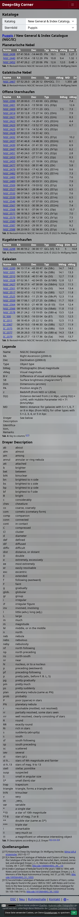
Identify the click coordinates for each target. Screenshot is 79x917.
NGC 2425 (9, 129)
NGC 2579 (9, 217)
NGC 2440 (9, 58)
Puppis (7, 35)
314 (54, 840)
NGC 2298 (9, 249)
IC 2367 (7, 324)
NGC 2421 (9, 117)
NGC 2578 (9, 312)
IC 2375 (7, 328)
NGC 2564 (9, 304)
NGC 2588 (9, 229)
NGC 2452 (9, 62)
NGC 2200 (9, 268)
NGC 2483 (9, 177)
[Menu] (72, 5)
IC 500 (7, 316)
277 (27, 435)
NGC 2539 (9, 197)
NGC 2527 (9, 189)
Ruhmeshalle (37, 899)
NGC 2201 (9, 272)
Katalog (10, 21)
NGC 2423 (9, 125)
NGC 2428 (9, 133)
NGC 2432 (9, 137)
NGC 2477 (9, 165)
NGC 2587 (9, 225)
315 (58, 840)
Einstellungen (50, 912)
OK (74, 912)
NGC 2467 (9, 81)
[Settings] (66, 900)
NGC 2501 (9, 288)
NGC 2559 (9, 300)
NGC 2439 (9, 145)
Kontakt (54, 899)
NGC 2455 (9, 161)
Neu (22, 899)
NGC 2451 (9, 153)
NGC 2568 (9, 209)
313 (51, 840)
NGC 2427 (9, 284)
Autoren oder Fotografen (61, 905)
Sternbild (11, 28)
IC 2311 (7, 320)
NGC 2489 (9, 181)
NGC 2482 (9, 173)
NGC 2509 (9, 185)
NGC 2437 (9, 141)
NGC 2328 (9, 280)
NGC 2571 (9, 213)
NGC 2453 (9, 157)
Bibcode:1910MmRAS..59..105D (42, 891)
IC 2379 (7, 336)
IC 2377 (7, 332)
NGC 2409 (9, 109)
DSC (13, 899)
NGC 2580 (9, 221)
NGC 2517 (9, 292)
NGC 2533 (9, 193)
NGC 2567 (9, 205)
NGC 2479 (9, 169)
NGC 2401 (9, 105)
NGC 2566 (9, 308)
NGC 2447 (9, 149)
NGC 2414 (9, 113)
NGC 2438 (9, 54)
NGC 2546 (9, 201)
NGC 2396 (9, 101)
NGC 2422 (9, 121)
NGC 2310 (9, 276)
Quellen (43, 905)
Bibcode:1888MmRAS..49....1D (47, 865)
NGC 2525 (9, 296)
